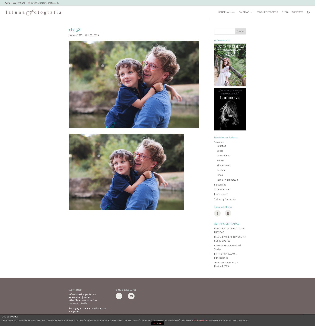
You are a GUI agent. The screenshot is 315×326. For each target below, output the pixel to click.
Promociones (221, 194)
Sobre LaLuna (226, 12)
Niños (220, 174)
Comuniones (223, 155)
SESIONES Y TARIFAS (267, 12)
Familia (220, 160)
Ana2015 (78, 35)
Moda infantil (224, 165)
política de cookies (200, 320)
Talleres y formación (225, 199)
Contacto (297, 12)
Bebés (220, 150)
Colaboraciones (222, 189)
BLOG (285, 12)
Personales (220, 184)
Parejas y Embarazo (227, 179)
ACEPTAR (157, 323)
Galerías (244, 12)
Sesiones (219, 142)
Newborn (221, 170)
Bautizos (221, 145)
